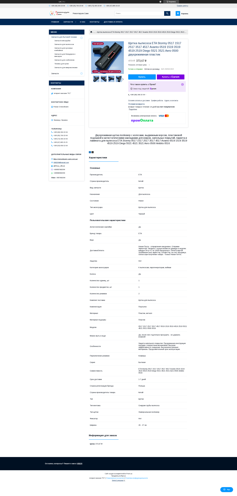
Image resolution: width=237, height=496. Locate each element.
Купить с (166, 77)
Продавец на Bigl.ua (118, 476)
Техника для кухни (61, 64)
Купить (142, 77)
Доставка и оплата (113, 22)
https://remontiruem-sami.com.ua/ (65, 159)
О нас (82, 22)
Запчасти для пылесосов (64, 44)
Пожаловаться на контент (115, 478)
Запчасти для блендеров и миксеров (64, 55)
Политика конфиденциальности (136, 478)
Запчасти (68, 22)
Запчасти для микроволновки (65, 67)
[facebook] (90, 153)
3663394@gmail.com (61, 162)
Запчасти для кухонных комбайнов (63, 49)
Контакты (94, 22)
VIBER (79, 464)
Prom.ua (129, 474)
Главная (55, 22)
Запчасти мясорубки (62, 41)
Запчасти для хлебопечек (64, 60)
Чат (228, 490)
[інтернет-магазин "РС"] (59, 16)
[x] (93, 153)
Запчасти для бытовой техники (64, 37)
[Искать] (167, 13)
